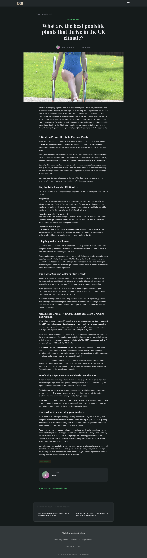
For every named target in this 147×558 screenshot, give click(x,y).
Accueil (38, 14)
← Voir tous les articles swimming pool (53, 488)
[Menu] (128, 3)
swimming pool (47, 14)
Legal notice (70, 546)
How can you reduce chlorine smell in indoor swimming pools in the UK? (53, 514)
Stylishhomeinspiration (73, 532)
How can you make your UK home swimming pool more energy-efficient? (92, 514)
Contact (78, 546)
